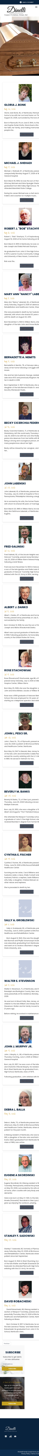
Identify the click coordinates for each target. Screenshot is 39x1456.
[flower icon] (6, 1436)
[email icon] (15, 1436)
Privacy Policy (25, 1454)
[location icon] (10, 1436)
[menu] (36, 7)
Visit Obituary (26, 134)
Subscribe (12, 1369)
